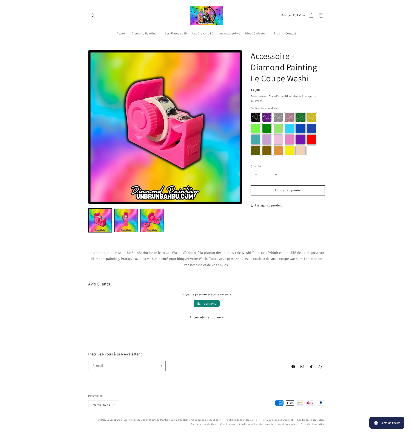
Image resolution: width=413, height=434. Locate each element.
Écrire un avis (206, 303)
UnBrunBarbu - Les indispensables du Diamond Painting (138, 419)
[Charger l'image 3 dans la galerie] (152, 220)
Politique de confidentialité (241, 419)
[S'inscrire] (160, 366)
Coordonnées (227, 423)
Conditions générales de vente (256, 423)
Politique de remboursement (277, 419)
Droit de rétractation (313, 423)
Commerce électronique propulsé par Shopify (196, 419)
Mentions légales (287, 423)
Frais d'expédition (280, 96)
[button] (93, 15)
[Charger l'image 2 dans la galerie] (126, 220)
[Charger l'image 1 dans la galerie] (100, 220)
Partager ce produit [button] (268, 205)
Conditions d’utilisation (311, 419)
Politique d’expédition (203, 423)
